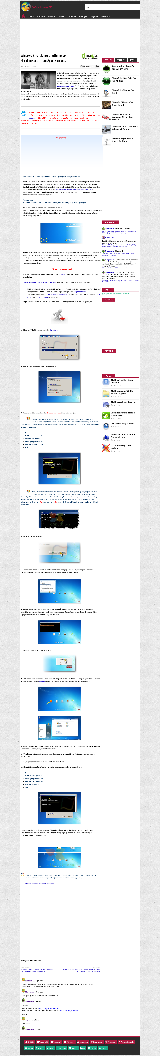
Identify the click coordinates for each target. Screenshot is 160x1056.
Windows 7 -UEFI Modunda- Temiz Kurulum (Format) (123, 103)
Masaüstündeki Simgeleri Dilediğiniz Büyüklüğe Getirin (123, 414)
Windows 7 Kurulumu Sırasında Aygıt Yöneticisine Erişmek (123, 435)
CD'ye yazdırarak (42, 297)
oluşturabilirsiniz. (80, 292)
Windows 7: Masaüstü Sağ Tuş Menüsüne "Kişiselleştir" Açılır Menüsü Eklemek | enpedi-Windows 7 (120, 281)
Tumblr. (93, 1048)
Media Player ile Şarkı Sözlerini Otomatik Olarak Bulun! (122, 139)
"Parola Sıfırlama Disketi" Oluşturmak (39, 884)
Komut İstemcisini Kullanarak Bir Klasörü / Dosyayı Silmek (123, 67)
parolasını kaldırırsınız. (65, 86)
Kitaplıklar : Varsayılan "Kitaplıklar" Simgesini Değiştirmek (122, 392)
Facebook (62, 1048)
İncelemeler (72, 16)
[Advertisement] (60, 36)
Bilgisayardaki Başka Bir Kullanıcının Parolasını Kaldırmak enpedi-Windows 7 (81, 970)
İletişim (30, 1048)
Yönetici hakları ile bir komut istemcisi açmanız (73, 189)
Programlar (94, 16)
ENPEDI (31, 16)
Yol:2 (29, 297)
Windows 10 (41, 16)
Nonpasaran (109, 228)
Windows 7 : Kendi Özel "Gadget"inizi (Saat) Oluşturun (124, 79)
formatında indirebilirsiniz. (56, 295)
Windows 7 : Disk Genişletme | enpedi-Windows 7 (116, 268)
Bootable (62, 274)
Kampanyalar (83, 16)
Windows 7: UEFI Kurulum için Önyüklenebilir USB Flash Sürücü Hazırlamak (122, 117)
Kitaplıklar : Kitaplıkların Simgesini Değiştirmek (122, 381)
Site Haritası (105, 16)
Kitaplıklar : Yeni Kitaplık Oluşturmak (123, 402)
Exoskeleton (109, 237)
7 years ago (123, 233)
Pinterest (104, 1048)
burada (33, 118)
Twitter (51, 1048)
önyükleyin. (54, 330)
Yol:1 (99, 295)
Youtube (41, 1048)
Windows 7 (61, 16)
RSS (83, 1048)
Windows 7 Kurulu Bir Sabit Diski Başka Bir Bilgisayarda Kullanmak (125, 127)
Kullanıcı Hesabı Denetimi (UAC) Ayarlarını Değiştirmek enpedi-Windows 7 (37, 970)
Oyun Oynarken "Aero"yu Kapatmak (122, 423)
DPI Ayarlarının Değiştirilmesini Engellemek (121, 446)
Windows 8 (51, 16)
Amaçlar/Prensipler (127, 1042)
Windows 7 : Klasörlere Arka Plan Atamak (123, 91)
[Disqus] (60, 1004)
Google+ (74, 1048)
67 (23, 66)
